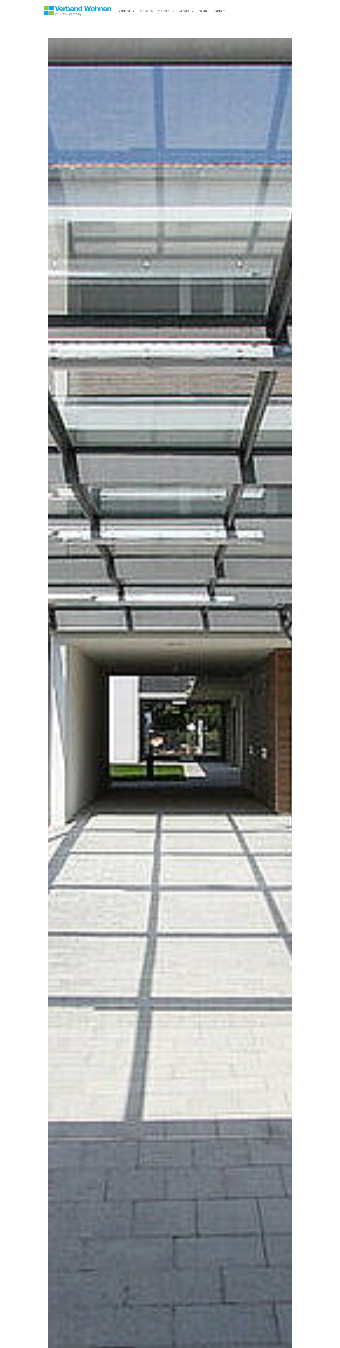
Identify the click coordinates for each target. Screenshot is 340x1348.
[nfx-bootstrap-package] (77, 11)
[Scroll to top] (331, 1339)
